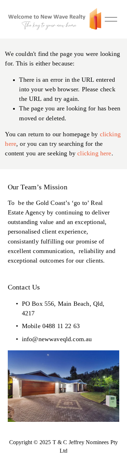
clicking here (94, 153)
